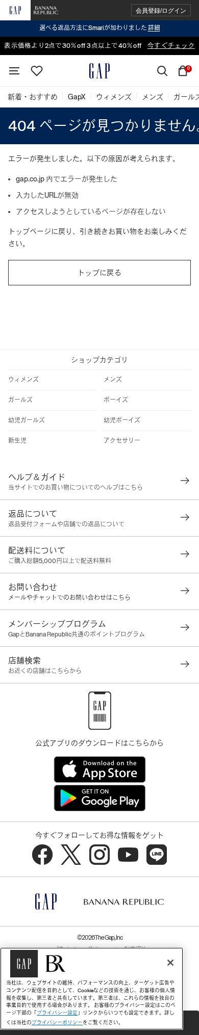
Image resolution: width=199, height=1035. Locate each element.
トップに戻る (99, 273)
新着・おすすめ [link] (33, 97)
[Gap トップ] (99, 70)
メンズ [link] (152, 97)
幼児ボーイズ (122, 420)
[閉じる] (170, 962)
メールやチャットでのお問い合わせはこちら (69, 597)
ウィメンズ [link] (114, 97)
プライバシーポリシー (57, 1022)
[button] (161, 10)
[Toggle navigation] (14, 71)
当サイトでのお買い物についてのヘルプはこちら (75, 487)
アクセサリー (122, 440)
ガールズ (20, 400)
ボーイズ (116, 400)
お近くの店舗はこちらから (45, 671)
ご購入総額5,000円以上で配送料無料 (59, 561)
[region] (91, 988)
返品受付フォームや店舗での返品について (66, 524)
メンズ (113, 379)
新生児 (17, 440)
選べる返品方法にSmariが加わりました (99, 28)
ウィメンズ (23, 379)
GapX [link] (77, 97)
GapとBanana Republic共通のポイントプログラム (76, 634)
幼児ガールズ (26, 420)
